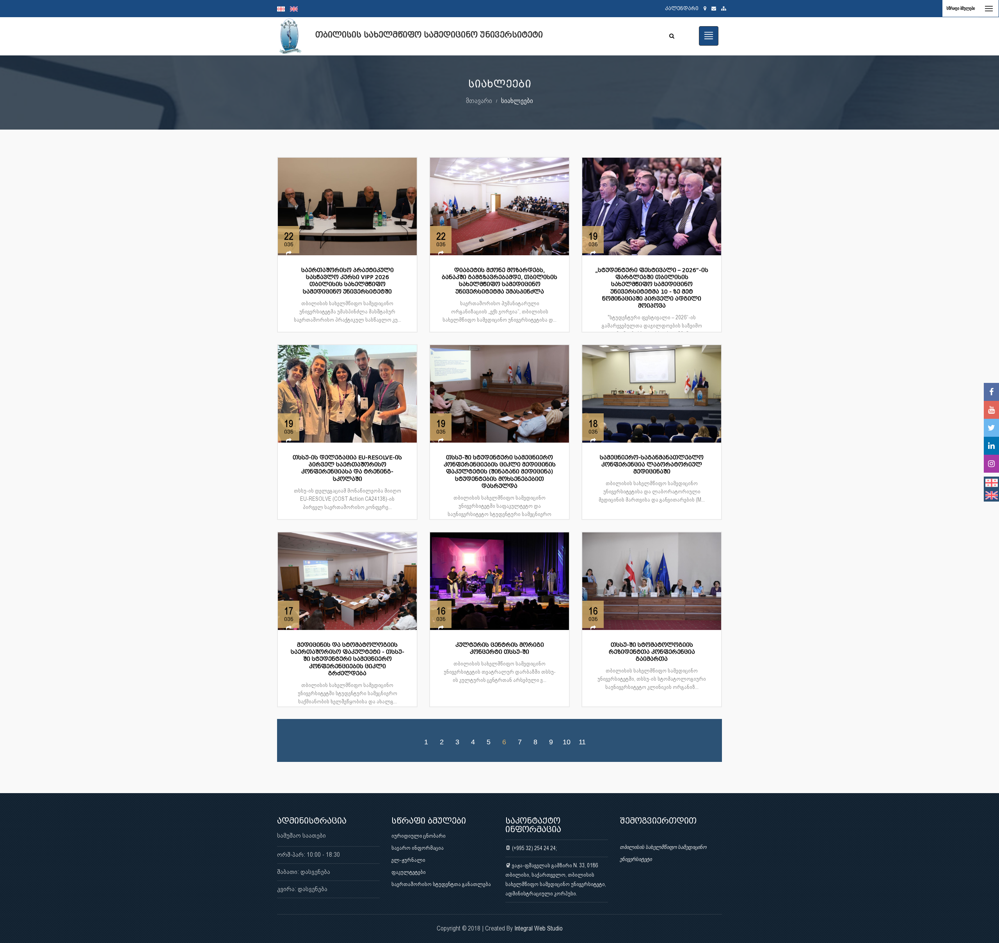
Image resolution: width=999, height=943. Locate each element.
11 (582, 742)
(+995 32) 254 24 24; (534, 848)
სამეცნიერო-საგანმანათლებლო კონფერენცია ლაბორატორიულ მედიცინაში (652, 464)
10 (567, 742)
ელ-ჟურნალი (408, 860)
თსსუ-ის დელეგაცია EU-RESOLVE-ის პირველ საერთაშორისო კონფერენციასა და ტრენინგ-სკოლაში (347, 468)
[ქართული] (283, 8)
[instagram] (991, 463)
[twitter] (991, 427)
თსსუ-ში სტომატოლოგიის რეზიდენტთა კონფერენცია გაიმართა (652, 652)
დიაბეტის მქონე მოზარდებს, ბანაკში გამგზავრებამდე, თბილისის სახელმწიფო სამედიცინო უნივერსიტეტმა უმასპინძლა (499, 281)
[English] (296, 8)
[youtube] (991, 410)
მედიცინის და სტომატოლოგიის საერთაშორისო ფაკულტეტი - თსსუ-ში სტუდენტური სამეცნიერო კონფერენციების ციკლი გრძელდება (347, 659)
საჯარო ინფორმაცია (417, 848)
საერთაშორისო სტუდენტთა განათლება (441, 884)
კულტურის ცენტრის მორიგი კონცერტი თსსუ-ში (499, 648)
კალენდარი (682, 8)
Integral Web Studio (538, 928)
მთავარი (479, 100)
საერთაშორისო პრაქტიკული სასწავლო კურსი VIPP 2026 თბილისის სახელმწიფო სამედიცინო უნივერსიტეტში (347, 281)
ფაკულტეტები (408, 872)
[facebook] (991, 392)
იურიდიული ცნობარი (418, 836)
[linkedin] (991, 445)
